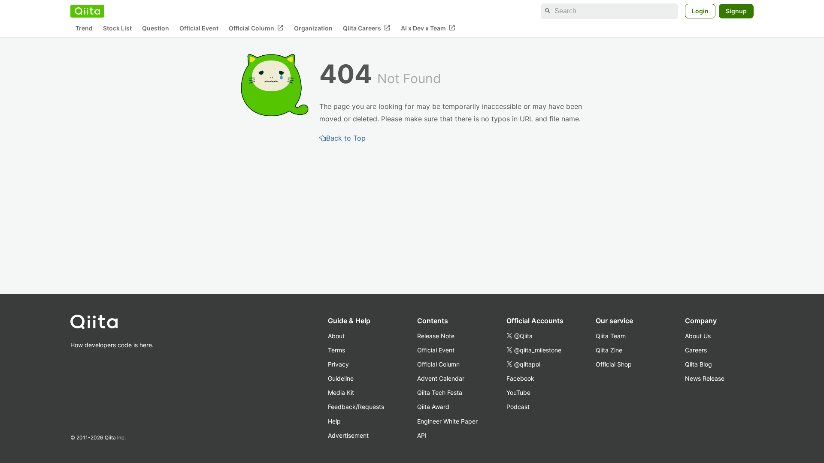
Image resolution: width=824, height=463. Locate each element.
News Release (704, 378)
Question (155, 28)
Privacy (338, 364)
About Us (698, 336)
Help (334, 421)
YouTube (518, 392)
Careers (696, 350)
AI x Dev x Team (428, 28)
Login (700, 11)
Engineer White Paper (447, 421)
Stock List (117, 28)
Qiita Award (433, 406)
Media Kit (341, 392)
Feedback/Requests (356, 406)
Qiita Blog (698, 364)
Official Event (198, 28)
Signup (736, 11)
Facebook (520, 378)
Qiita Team (611, 336)
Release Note (435, 336)
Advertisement (348, 435)
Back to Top (346, 138)
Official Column (256, 28)
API (422, 435)
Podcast (518, 406)
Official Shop (614, 364)
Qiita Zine (609, 350)
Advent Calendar (440, 378)
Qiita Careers (367, 28)
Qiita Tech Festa (439, 392)
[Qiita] (87, 11)
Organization (313, 28)
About (336, 336)
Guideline (341, 378)
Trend (84, 28)
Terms (336, 350)
